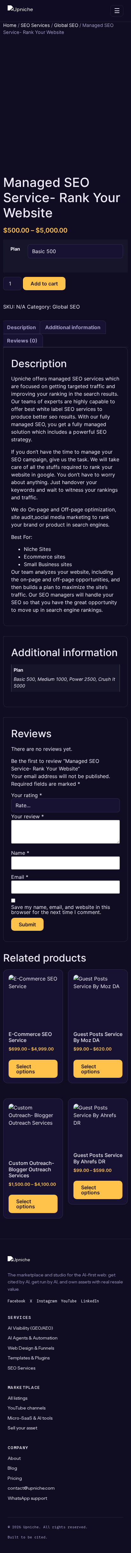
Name (20, 852)
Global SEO (66, 25)
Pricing (15, 1478)
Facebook (16, 1301)
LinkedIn (90, 1301)
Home (10, 25)
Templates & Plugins (29, 1358)
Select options (25, 1069)
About (14, 1458)
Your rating (26, 795)
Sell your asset (22, 1428)
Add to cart (44, 283)
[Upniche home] (27, 10)
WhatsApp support (27, 1498)
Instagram (47, 1301)
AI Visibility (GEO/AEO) (30, 1328)
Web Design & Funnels (31, 1348)
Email (19, 876)
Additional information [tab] (72, 327)
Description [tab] (21, 327)
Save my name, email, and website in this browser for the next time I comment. (60, 909)
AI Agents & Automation (33, 1338)
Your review (27, 816)
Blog (12, 1468)
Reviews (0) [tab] (22, 340)
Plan (15, 249)
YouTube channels (26, 1408)
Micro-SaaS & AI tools (30, 1418)
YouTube (69, 1301)
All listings (17, 1398)
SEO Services (35, 25)
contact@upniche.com (31, 1488)
